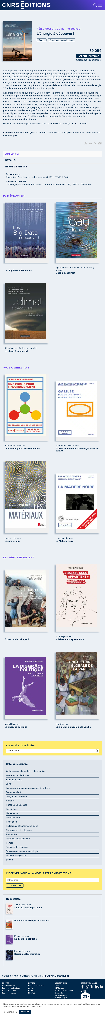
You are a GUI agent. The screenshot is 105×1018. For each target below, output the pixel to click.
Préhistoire (11, 834)
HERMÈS (31, 993)
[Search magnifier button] (97, 751)
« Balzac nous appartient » (70, 639)
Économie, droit (13, 792)
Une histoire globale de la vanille (73, 727)
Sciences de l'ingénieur (17, 847)
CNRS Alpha (59, 988)
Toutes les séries (9, 993)
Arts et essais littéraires (17, 775)
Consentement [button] (10, 1012)
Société (9, 859)
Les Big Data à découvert (18, 270)
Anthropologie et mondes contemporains (25, 771)
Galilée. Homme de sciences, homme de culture (77, 450)
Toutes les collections (11, 988)
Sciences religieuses (16, 855)
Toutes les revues (9, 990)
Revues (9, 843)
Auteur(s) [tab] (12, 153)
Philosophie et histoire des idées (22, 826)
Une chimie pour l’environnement (22, 449)
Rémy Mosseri (46, 28)
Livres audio (12, 813)
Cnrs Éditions (10, 976)
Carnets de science (36, 986)
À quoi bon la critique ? (17, 639)
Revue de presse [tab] (16, 166)
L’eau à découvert (65, 273)
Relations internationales (18, 838)
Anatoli (31, 988)
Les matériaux (12, 541)
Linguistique (12, 809)
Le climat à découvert (16, 351)
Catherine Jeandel (69, 28)
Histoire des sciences (16, 805)
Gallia (30, 990)
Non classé (11, 821)
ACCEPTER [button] (25, 1012)
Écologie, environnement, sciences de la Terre (28, 788)
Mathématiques (13, 817)
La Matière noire (65, 541)
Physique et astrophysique (62, 40)
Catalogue (26, 976)
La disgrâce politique (16, 727)
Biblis (57, 986)
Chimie (41, 40)
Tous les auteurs (8, 986)
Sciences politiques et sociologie (22, 851)
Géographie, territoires (16, 796)
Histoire (10, 800)
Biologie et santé (14, 779)
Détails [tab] (10, 160)
